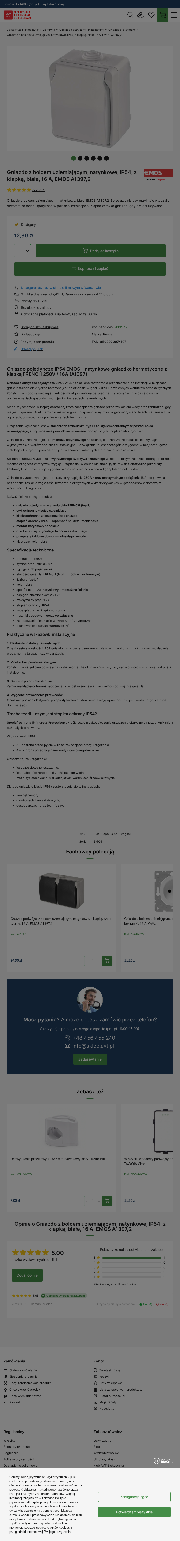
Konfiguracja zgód (134, 1497)
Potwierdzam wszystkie (134, 1512)
